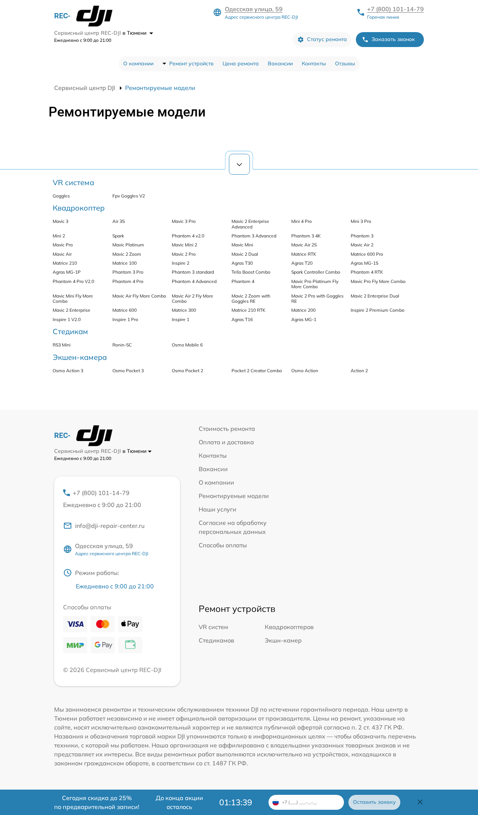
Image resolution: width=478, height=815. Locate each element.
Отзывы (345, 63)
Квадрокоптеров (289, 627)
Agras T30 (242, 263)
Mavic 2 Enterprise (71, 310)
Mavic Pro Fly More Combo (378, 281)
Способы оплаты (223, 545)
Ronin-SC (122, 345)
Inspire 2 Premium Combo (377, 310)
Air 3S (118, 221)
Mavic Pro (63, 245)
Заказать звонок (393, 39)
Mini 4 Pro (301, 221)
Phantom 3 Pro (127, 272)
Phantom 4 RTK (367, 272)
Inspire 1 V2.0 (67, 319)
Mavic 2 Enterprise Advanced (250, 223)
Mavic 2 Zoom (126, 254)
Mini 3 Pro (361, 221)
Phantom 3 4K (306, 236)
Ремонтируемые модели (234, 496)
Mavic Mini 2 (184, 245)
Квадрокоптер (79, 207)
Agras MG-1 (303, 319)
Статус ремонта (327, 39)
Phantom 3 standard (193, 272)
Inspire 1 (180, 319)
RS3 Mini (62, 345)
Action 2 (359, 370)
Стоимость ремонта (227, 428)
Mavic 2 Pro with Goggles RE (317, 298)
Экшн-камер (283, 640)
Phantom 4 (243, 281)
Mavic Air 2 (362, 245)
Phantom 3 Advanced (254, 236)
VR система (73, 182)
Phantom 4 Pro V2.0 (73, 281)
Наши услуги (217, 509)
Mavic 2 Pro (184, 254)
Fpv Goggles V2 (128, 196)
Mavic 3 (60, 221)
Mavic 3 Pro (184, 221)
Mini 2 (59, 236)
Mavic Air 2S (304, 245)
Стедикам (70, 331)
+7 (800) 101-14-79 (395, 9)
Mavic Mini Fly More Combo (73, 298)
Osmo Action (304, 370)
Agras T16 (242, 319)
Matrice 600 (124, 310)
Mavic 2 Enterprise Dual (375, 296)
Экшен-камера (80, 357)
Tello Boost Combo (251, 272)
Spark (118, 236)
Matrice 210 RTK (249, 310)
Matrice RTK (303, 254)
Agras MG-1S (364, 263)
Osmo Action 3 (68, 370)
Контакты (314, 63)
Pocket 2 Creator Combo (257, 370)
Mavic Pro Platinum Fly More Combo (314, 284)
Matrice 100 (124, 263)
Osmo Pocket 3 (128, 370)
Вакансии (280, 63)
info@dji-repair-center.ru (110, 525)
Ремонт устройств (191, 63)
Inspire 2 (180, 263)
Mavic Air (62, 254)
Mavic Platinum (128, 245)
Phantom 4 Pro (127, 281)
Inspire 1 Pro (125, 319)
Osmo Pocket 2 (187, 370)
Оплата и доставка (226, 442)
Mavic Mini (242, 245)
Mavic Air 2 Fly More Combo (192, 298)
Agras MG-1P (67, 272)
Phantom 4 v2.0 (188, 236)
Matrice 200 (303, 310)
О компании (138, 63)
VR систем (213, 627)
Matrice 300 (184, 310)
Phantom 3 (362, 236)
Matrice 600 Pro (367, 254)
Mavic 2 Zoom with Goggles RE (251, 298)
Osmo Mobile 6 (187, 345)
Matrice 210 (65, 263)
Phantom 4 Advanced (194, 281)
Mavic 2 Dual (245, 254)
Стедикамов (216, 640)
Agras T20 (302, 263)
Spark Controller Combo (315, 272)
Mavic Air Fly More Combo (139, 296)
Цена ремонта (241, 63)
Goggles (61, 196)
